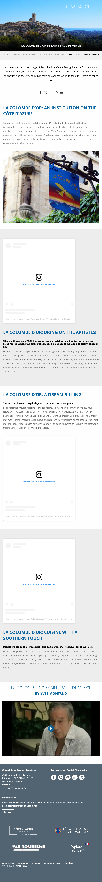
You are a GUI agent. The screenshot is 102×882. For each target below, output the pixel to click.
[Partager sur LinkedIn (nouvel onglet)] (51, 93)
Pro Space (35, 863)
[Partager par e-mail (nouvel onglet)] (61, 93)
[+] (51, 80)
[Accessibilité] (67, 6)
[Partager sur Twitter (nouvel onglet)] (45, 93)
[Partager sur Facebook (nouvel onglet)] (40, 93)
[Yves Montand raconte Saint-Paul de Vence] (51, 728)
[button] (80, 6)
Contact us (23, 863)
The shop (68, 863)
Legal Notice (8, 863)
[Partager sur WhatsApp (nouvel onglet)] (56, 93)
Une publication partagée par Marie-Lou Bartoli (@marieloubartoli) (33, 319)
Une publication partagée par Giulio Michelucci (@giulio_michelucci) (33, 619)
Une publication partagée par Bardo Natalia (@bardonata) (29, 516)
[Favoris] (73, 7)
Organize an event (52, 863)
